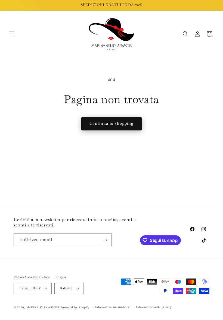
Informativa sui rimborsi (113, 307)
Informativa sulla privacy (154, 307)
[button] (11, 34)
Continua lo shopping (111, 123)
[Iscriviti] (105, 239)
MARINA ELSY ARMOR (43, 307)
